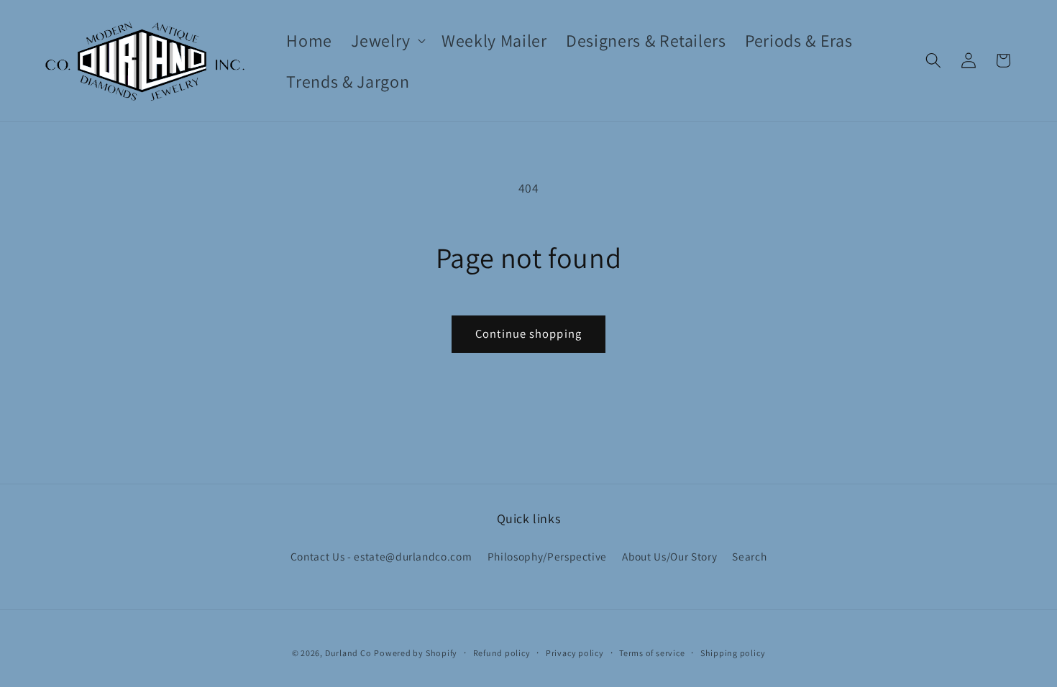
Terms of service (652, 652)
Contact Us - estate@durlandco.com (381, 556)
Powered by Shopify (415, 652)
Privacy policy (575, 652)
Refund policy (502, 652)
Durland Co (348, 652)
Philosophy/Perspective (548, 556)
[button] (387, 40)
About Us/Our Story (669, 556)
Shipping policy (733, 652)
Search (749, 556)
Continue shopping (528, 333)
